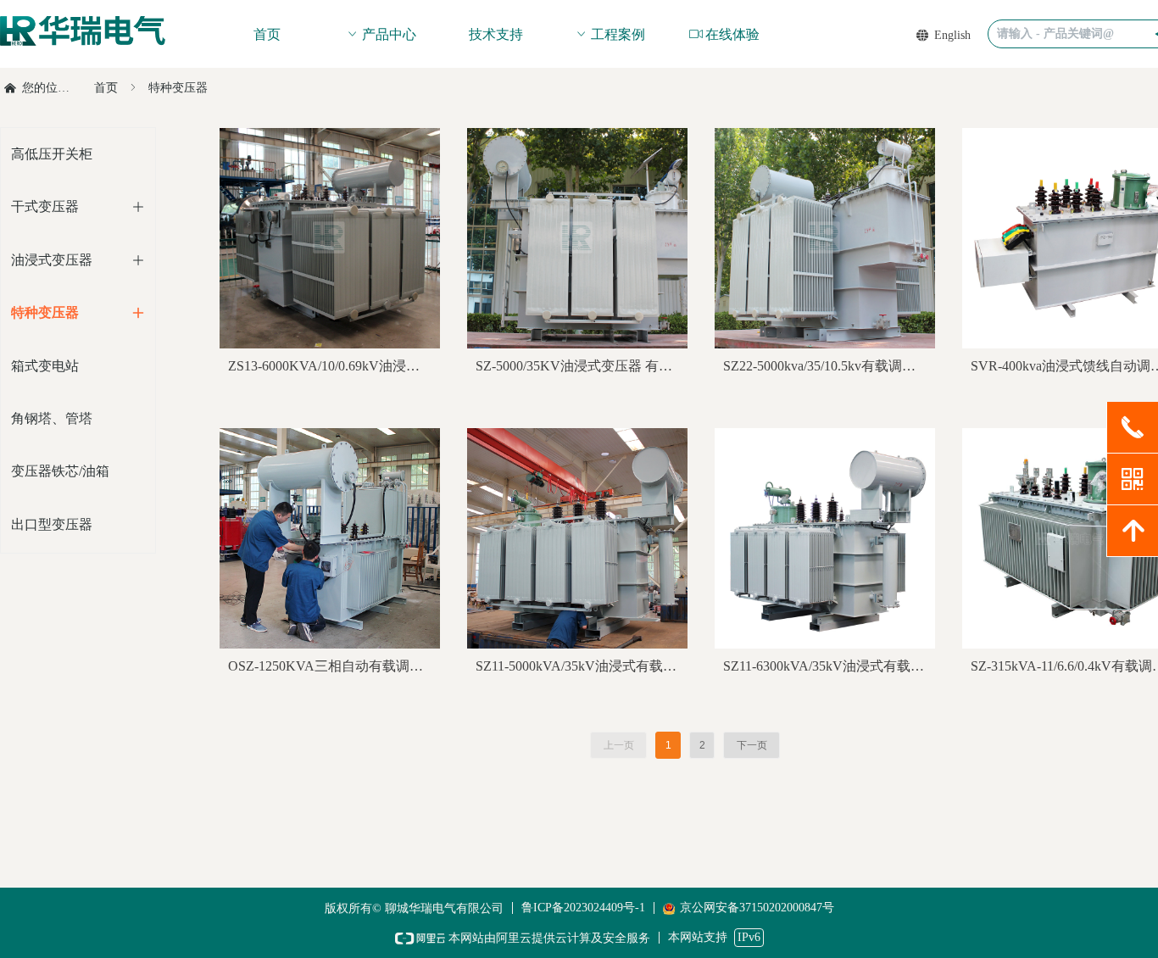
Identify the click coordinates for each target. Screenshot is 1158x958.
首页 (106, 87)
